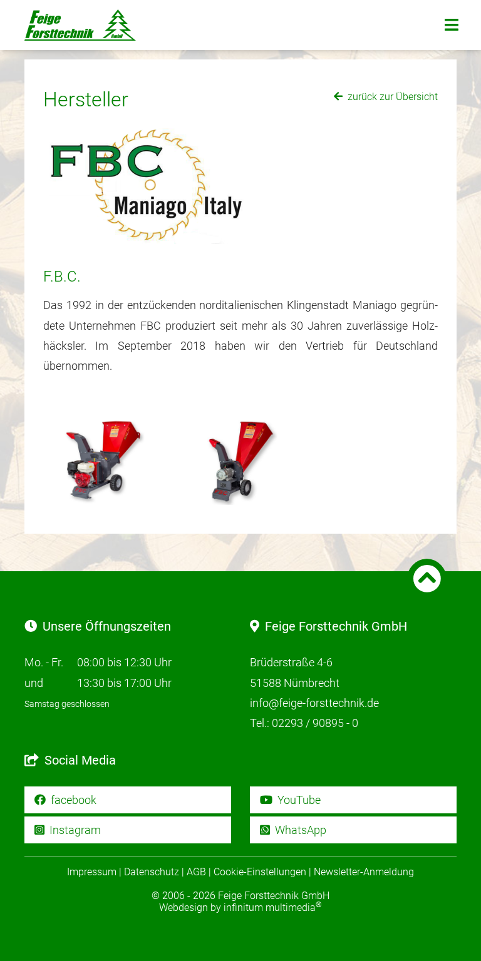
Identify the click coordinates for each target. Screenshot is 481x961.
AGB (196, 872)
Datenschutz (151, 872)
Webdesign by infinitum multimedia (240, 907)
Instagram (74, 829)
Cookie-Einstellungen (260, 872)
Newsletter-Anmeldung (364, 872)
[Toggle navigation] (451, 25)
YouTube (298, 799)
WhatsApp (299, 829)
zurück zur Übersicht (391, 97)
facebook (72, 799)
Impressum (91, 872)
